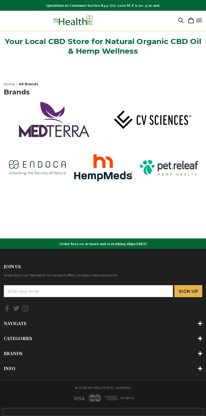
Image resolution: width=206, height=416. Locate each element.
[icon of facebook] (7, 308)
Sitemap (124, 388)
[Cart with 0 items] (191, 20)
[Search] (181, 20)
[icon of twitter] (16, 308)
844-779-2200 (113, 5)
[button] (53, 119)
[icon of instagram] (25, 308)
